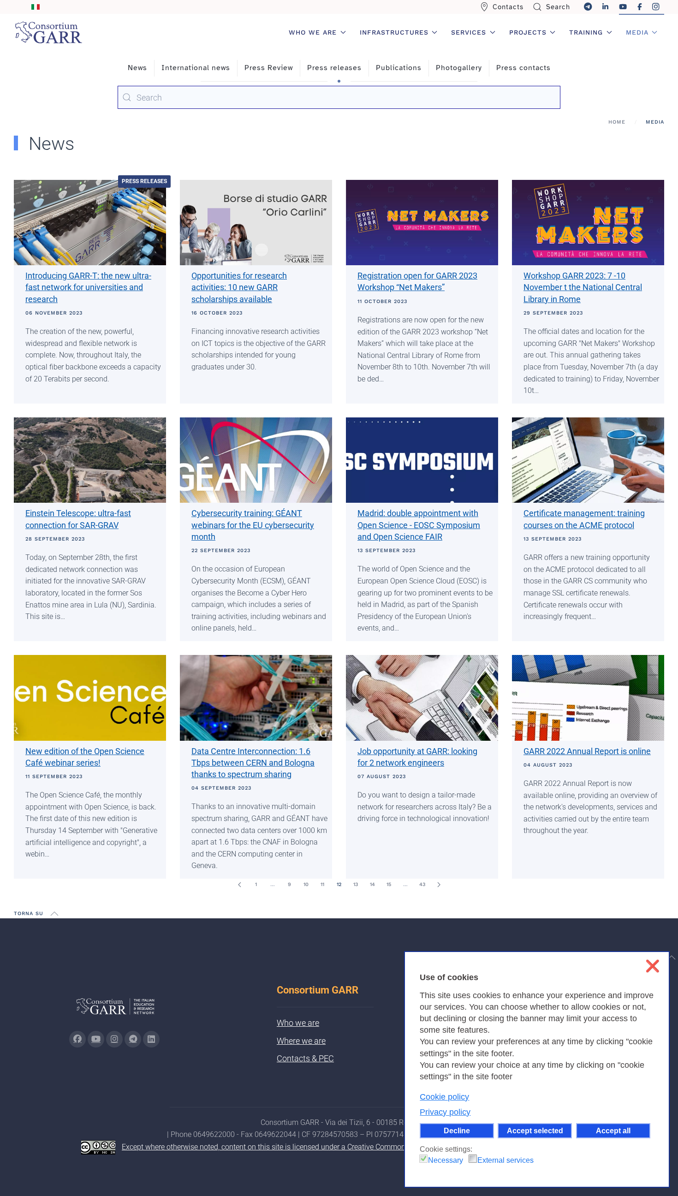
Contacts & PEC (305, 1058)
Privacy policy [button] (445, 1112)
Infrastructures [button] (394, 32)
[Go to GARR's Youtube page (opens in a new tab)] (96, 1039)
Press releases (334, 67)
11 (322, 884)
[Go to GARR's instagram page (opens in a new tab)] (114, 1039)
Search (558, 7)
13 (355, 884)
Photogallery (459, 67)
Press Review (268, 67)
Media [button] (637, 32)
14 (372, 884)
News (137, 67)
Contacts (508, 7)
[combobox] (339, 97)
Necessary (445, 1160)
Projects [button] (528, 32)
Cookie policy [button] (444, 1096)
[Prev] (239, 885)
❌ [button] (652, 966)
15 (389, 884)
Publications (399, 67)
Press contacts (523, 67)
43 (422, 884)
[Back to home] (48, 32)
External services (505, 1160)
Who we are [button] (313, 32)
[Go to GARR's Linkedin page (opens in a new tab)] (151, 1039)
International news (195, 67)
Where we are (301, 1041)
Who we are (298, 1023)
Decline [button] (457, 1130)
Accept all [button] (613, 1130)
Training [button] (586, 32)
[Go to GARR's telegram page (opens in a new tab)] (133, 1039)
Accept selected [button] (535, 1130)
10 (306, 884)
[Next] (439, 885)
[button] (54, 913)
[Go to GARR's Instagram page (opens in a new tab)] (77, 1039)
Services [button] (468, 32)
